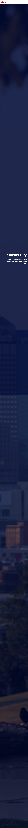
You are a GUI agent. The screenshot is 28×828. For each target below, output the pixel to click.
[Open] (25, 2)
